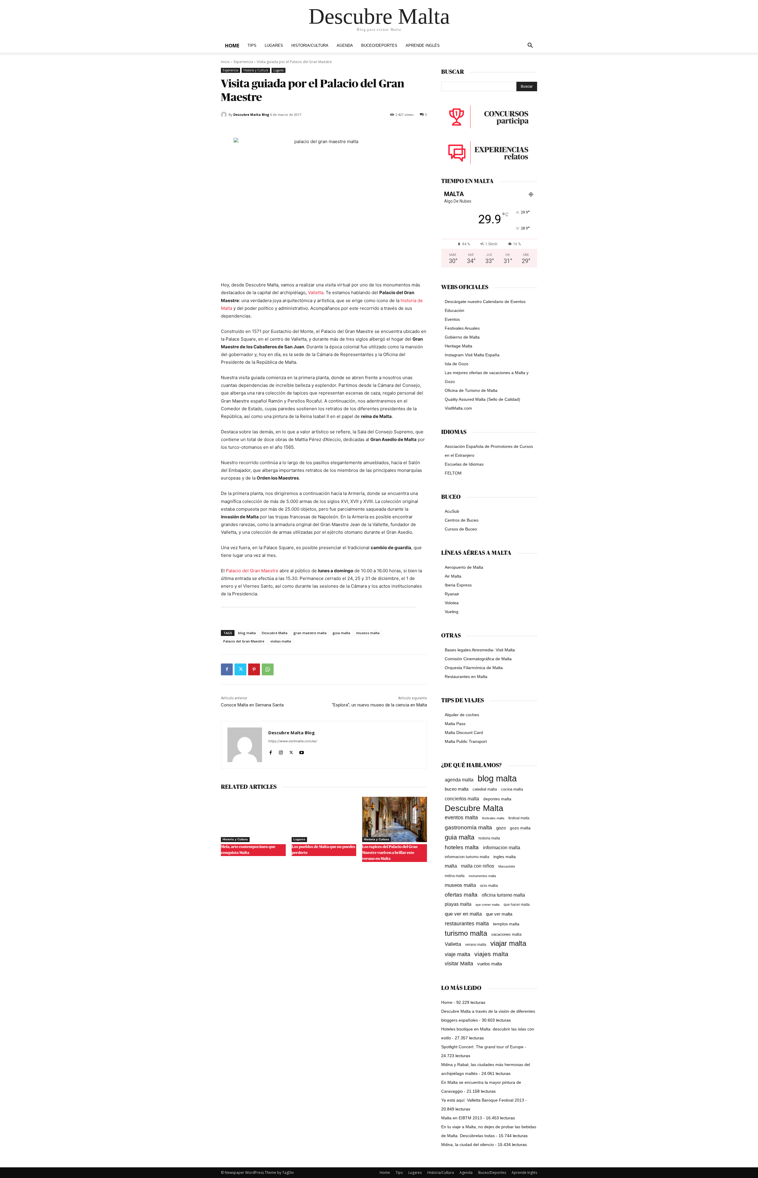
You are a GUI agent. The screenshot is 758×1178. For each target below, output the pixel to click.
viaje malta (457, 954)
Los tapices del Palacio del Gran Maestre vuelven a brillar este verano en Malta (389, 853)
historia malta (489, 838)
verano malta (475, 945)
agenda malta (459, 779)
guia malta (341, 633)
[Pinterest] (254, 669)
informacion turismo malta (467, 857)
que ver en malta (463, 914)
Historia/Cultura (309, 46)
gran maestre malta (310, 633)
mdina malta (455, 876)
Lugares (274, 46)
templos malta (506, 923)
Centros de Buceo (461, 520)
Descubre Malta (275, 633)
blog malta (247, 633)
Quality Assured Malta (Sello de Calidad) (482, 399)
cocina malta (512, 789)
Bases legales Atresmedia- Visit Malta (480, 650)
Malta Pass (455, 723)
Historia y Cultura (255, 70)
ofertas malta (461, 895)
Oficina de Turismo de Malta (471, 390)
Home (232, 45)
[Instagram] (281, 751)
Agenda (345, 46)
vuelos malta (489, 963)
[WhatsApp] (268, 669)
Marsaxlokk (506, 866)
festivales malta (493, 818)
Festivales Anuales (462, 328)
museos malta (368, 633)
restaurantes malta (467, 923)
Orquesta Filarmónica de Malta (474, 667)
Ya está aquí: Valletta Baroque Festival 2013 (482, 1100)
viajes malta (491, 954)
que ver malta (499, 914)
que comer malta (488, 904)
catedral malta (485, 789)
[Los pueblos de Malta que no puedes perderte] (324, 819)
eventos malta (461, 817)
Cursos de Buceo (461, 529)
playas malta (458, 904)
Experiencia (243, 61)
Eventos (452, 319)
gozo (501, 827)
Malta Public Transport (466, 741)
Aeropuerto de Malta (464, 567)
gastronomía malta (468, 827)
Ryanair (452, 594)
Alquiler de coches (462, 714)
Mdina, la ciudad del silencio (467, 1144)
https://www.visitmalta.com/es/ (292, 741)
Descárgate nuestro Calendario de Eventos (485, 301)
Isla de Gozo (456, 363)
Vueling (451, 611)
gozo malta (520, 828)
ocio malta (489, 885)
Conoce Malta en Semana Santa (252, 705)
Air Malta (453, 576)
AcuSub (452, 511)
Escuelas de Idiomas (464, 464)
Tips (252, 46)
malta (451, 866)
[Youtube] (301, 751)
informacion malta (501, 847)
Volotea (452, 602)
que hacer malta (517, 904)
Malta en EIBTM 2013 (461, 1118)
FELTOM (453, 473)
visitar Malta (459, 964)
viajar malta (508, 943)
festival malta (518, 818)
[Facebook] (227, 669)
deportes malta (497, 798)
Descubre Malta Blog (251, 114)
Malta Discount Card (464, 732)
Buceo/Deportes (379, 46)
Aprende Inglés (423, 46)
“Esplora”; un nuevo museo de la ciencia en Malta (379, 705)
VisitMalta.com (458, 408)
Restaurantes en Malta (466, 676)
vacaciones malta (506, 934)
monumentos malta (482, 876)
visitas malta (280, 641)
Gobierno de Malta (462, 337)
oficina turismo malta (503, 894)
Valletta (315, 292)
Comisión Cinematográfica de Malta (478, 658)
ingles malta (504, 857)
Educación (454, 310)
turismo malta (466, 933)
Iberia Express (458, 585)
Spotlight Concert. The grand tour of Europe (482, 1046)
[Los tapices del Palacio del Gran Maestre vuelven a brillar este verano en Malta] (394, 819)
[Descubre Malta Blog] (225, 115)
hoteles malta (462, 847)
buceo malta (456, 788)
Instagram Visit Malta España (472, 354)
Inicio (225, 61)
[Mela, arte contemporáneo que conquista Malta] (253, 819)
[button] (530, 46)
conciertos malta (462, 798)
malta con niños (477, 865)
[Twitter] (240, 669)
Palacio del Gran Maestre (252, 570)
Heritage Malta (458, 346)
